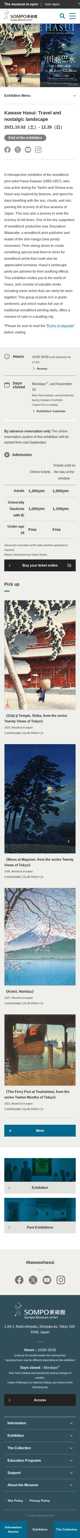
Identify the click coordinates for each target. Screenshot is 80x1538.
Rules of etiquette (60, 326)
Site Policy (15, 1500)
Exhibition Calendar (51, 411)
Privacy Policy (39, 1500)
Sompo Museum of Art (20, 16)
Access (42, 368)
